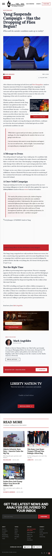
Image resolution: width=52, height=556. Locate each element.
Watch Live (29, 534)
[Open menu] (3, 4)
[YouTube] (46, 553)
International (29, 540)
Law (15, 538)
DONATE (38, 3)
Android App (42, 536)
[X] (42, 553)
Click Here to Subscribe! (39, 116)
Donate (41, 531)
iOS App (41, 534)
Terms (3, 538)
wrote (26, 189)
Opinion (16, 531)
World (16, 532)
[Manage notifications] (49, 553)
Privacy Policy (5, 536)
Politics (16, 529)
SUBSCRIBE (46, 3)
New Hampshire (37, 84)
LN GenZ (29, 538)
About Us (4, 529)
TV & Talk (17, 534)
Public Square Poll (44, 532)
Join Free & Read (13, 327)
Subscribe (44, 516)
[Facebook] (44, 553)
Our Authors (4, 531)
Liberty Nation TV (31, 532)
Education (17, 536)
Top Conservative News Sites (31, 530)
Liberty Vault (30, 536)
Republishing (5, 534)
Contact (4, 532)
